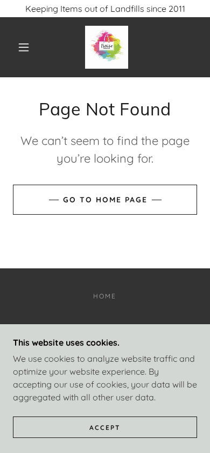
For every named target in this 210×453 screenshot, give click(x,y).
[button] (23, 47)
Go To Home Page (105, 199)
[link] (106, 47)
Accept (105, 427)
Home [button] (104, 296)
